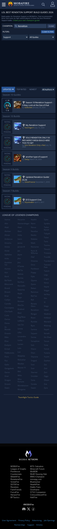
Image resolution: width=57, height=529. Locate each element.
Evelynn (8, 345)
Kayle (20, 293)
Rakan (33, 288)
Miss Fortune (21, 380)
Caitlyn (7, 299)
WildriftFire (15, 477)
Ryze (33, 325)
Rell (32, 299)
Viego (46, 306)
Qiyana (34, 280)
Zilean (46, 380)
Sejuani (34, 333)
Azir (6, 272)
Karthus (21, 282)
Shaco (33, 349)
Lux (19, 352)
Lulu (19, 348)
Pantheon (35, 268)
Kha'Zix (21, 305)
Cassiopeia (9, 307)
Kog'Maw (21, 317)
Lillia (19, 332)
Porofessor (15, 471)
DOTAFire (14, 484)
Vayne (46, 286)
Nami (33, 223)
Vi (44, 302)
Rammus (34, 292)
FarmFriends (16, 490)
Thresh (47, 249)
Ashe (7, 258)
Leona (20, 328)
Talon (46, 237)
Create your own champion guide (26, 20)
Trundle (47, 257)
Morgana (21, 389)
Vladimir (47, 314)
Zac (45, 364)
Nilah (33, 243)
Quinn (33, 284)
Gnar (7, 376)
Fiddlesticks (9, 353)
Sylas (46, 219)
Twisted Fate (47, 265)
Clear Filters (48, 32)
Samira (34, 329)
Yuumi (46, 356)
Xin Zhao (47, 337)
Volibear (47, 317)
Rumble (34, 321)
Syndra (47, 223)
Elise (7, 341)
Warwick (47, 321)
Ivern (20, 239)
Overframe (34, 490)
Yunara (47, 353)
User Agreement (9, 520)
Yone (46, 345)
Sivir (33, 368)
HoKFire (33, 497)
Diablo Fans (35, 487)
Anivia (7, 246)
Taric (46, 241)
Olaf (32, 257)
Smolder (34, 376)
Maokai (21, 363)
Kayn (20, 297)
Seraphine (35, 341)
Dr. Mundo (7, 328)
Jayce (20, 254)
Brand (7, 288)
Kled (19, 313)
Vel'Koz (47, 294)
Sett (32, 345)
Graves (8, 384)
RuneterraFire (16, 479)
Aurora (7, 268)
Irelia (20, 235)
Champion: (8, 26)
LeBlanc (21, 320)
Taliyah (47, 233)
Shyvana (34, 356)
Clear (51, 26)
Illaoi (20, 231)
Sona (33, 380)
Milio (20, 375)
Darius (7, 319)
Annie (7, 250)
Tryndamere (49, 261)
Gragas (8, 380)
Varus (46, 282)
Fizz (6, 360)
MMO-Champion (37, 477)
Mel (19, 371)
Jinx (19, 262)
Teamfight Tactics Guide (28, 397)
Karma (20, 278)
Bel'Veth (8, 280)
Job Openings (49, 520)
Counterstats (16, 474)
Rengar (34, 314)
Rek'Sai (34, 296)
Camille (8, 303)
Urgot (46, 279)
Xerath (47, 333)
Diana (7, 323)
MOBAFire (15, 466)
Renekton (35, 310)
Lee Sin (21, 324)
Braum (7, 292)
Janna (20, 243)
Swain (33, 388)
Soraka (34, 384)
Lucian (20, 344)
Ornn (33, 264)
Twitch (46, 271)
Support (30, 525)
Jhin (19, 258)
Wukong (47, 325)
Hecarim (21, 219)
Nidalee (34, 239)
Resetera (14, 487)
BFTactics (14, 497)
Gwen (7, 388)
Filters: (6, 31)
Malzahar (22, 359)
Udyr (46, 275)
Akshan (8, 231)
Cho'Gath (8, 311)
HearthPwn (35, 484)
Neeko (33, 235)
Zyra (46, 388)
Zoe (45, 384)
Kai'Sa (20, 270)
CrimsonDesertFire (38, 495)
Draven (8, 333)
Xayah (46, 329)
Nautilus (34, 231)
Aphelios (8, 254)
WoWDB (34, 471)
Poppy (33, 272)
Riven (33, 317)
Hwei (20, 227)
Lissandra (22, 336)
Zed (45, 368)
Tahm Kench (46, 228)
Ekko (7, 337)
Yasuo (46, 341)
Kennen (21, 301)
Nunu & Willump (34, 251)
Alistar (7, 235)
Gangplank (9, 368)
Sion (33, 364)
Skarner (34, 372)
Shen (33, 353)
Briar (7, 296)
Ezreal (7, 349)
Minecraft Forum (37, 469)
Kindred (21, 309)
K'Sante (21, 266)
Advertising (37, 520)
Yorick (46, 349)
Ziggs (46, 376)
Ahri (6, 223)
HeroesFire (15, 495)
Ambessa (8, 239)
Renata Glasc (34, 304)
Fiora (7, 356)
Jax (19, 250)
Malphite (21, 356)
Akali (7, 227)
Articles (39, 525)
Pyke (33, 276)
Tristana (47, 253)
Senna (33, 337)
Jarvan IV (21, 246)
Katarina (21, 289)
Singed (34, 360)
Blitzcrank (9, 284)
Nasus (33, 227)
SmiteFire (14, 482)
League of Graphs (18, 469)
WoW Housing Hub (38, 474)
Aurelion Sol (8, 263)
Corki (7, 315)
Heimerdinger (23, 223)
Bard (7, 276)
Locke (20, 340)
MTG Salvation (36, 466)
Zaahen (47, 360)
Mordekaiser (23, 385)
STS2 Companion (38, 492)
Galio (7, 364)
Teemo (47, 245)
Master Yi (22, 367)
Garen (7, 372)
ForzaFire (14, 492)
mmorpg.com (36, 479)
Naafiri (34, 219)
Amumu (8, 243)
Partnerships (19, 525)
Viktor (46, 310)
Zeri (45, 372)
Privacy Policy (24, 520)
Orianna (34, 261)
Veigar (46, 290)
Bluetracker (35, 482)
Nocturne (35, 246)
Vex (45, 298)
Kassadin (21, 285)
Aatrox (7, 219)
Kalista (20, 274)
